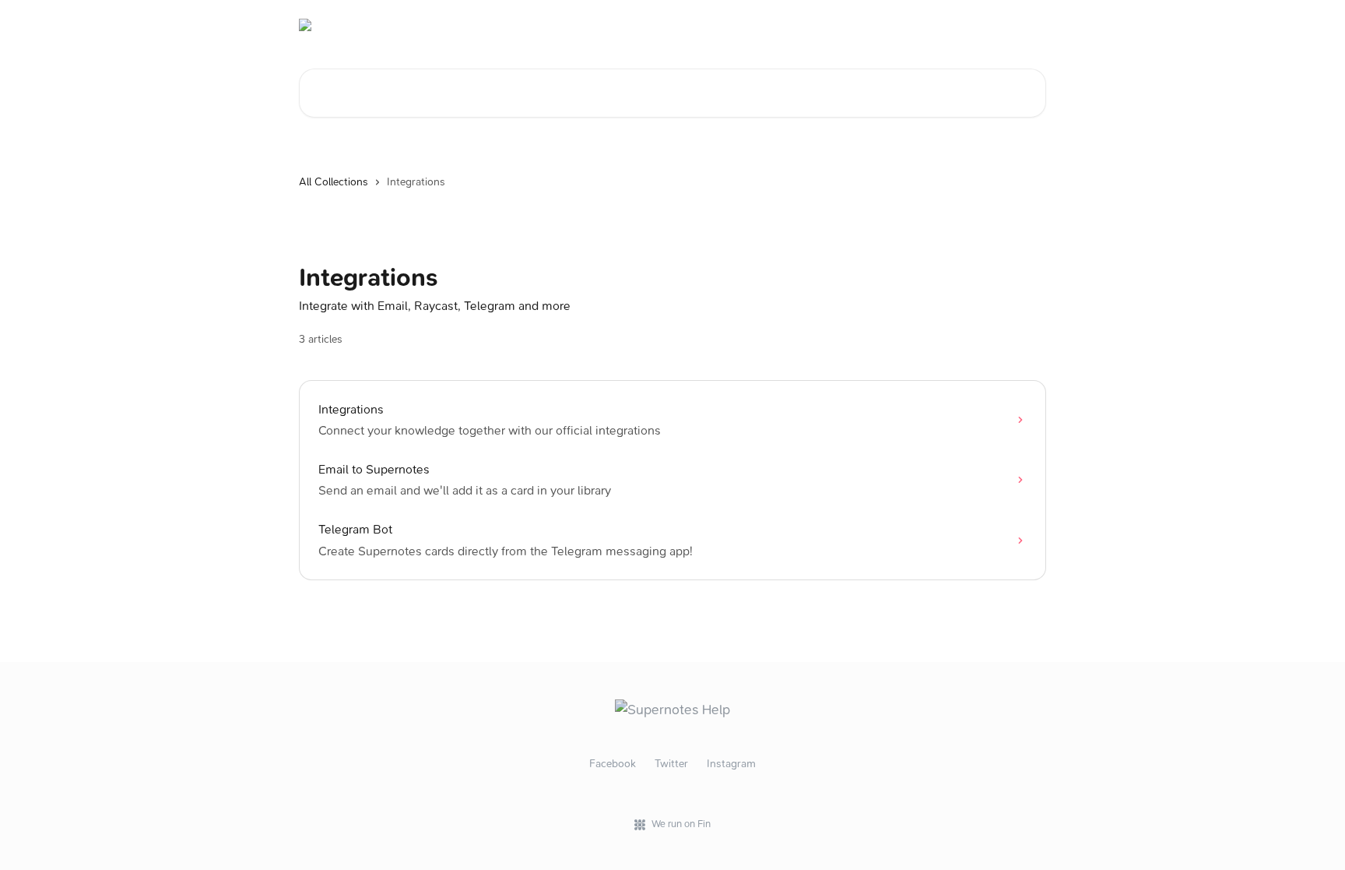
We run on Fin (681, 823)
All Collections (333, 181)
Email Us (1015, 24)
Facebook (612, 763)
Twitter (671, 763)
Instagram (731, 763)
